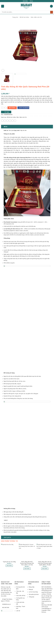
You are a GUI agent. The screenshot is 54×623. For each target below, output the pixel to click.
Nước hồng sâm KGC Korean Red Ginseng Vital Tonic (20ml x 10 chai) (27, 563)
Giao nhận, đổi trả (20, 595)
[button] (2, 6)
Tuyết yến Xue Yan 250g (9, 561)
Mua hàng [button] (9, 565)
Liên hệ (18, 610)
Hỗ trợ (31, 1)
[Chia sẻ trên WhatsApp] (2, 120)
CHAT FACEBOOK (24, 107)
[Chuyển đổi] (2, 126)
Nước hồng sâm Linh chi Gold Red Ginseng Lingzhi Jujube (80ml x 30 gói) (45, 563)
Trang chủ (15, 17)
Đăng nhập (31, 587)
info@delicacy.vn (6, 604)
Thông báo (31, 596)
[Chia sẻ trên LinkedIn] (15, 120)
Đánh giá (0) (7, 537)
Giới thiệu (25, 1)
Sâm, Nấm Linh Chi (36, 17)
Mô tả (5, 126)
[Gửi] (51, 12)
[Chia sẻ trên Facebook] (5, 120)
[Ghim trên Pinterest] (12, 120)
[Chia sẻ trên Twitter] (7, 120)
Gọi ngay (6, 112)
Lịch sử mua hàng (33, 592)
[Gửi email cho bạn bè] (10, 120)
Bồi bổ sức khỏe (24, 17)
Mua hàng (12, 107)
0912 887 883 (5, 607)
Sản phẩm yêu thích (33, 594)
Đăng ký (30, 589)
